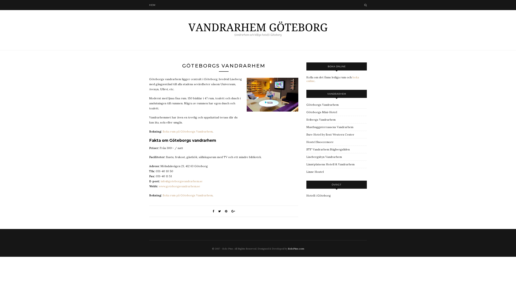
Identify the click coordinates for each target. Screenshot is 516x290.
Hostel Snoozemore (320, 142)
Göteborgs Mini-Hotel (321, 112)
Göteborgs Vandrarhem (322, 105)
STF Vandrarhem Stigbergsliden (328, 149)
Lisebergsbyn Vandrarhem (324, 157)
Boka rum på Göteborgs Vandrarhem (188, 131)
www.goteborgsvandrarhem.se (179, 186)
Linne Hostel (315, 172)
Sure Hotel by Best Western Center (330, 134)
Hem (152, 5)
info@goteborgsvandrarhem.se (182, 181)
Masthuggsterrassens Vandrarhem (329, 127)
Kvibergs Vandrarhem (321, 119)
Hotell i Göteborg (318, 195)
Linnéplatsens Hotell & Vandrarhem (330, 164)
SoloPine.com (296, 248)
